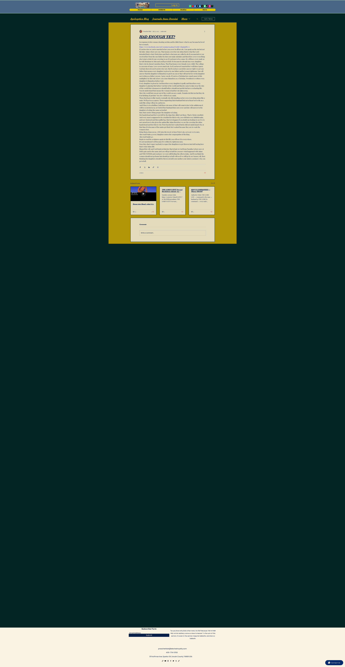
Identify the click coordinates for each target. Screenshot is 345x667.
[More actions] (205, 31)
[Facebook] (195, 6)
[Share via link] (153, 167)
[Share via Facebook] (140, 167)
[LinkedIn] (200, 6)
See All (213, 183)
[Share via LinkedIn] (149, 167)
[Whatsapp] (190, 6)
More (184, 18)
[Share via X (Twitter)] (144, 167)
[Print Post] (158, 167)
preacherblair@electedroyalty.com (172, 649)
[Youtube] (192, 6)
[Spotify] (205, 6)
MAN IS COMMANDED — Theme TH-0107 (200, 190)
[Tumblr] (197, 6)
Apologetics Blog (139, 18)
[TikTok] (207, 6)
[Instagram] (209, 6)
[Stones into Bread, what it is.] (143, 194)
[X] (202, 6)
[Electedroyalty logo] (212, 6)
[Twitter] (173, 661)
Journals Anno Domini (165, 18)
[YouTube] (165, 661)
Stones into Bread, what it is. (143, 204)
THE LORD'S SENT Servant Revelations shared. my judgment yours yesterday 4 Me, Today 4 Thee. (172, 190)
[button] (183, 10)
